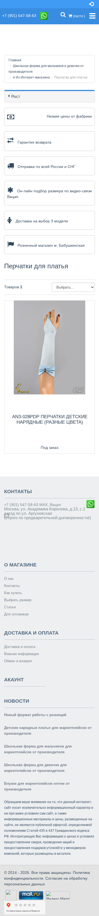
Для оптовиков (16, 614)
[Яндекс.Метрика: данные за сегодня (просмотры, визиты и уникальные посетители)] (58, 895)
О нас (9, 579)
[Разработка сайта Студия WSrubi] (10, 895)
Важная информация (21, 654)
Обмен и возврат (18, 661)
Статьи (10, 607)
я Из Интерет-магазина (31, 77)
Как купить (13, 593)
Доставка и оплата (19, 647)
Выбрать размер (17, 600)
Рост (15, 96)
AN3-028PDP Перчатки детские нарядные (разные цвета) (49, 419)
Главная (15, 60)
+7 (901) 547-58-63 (21, 15)
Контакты (12, 586)
